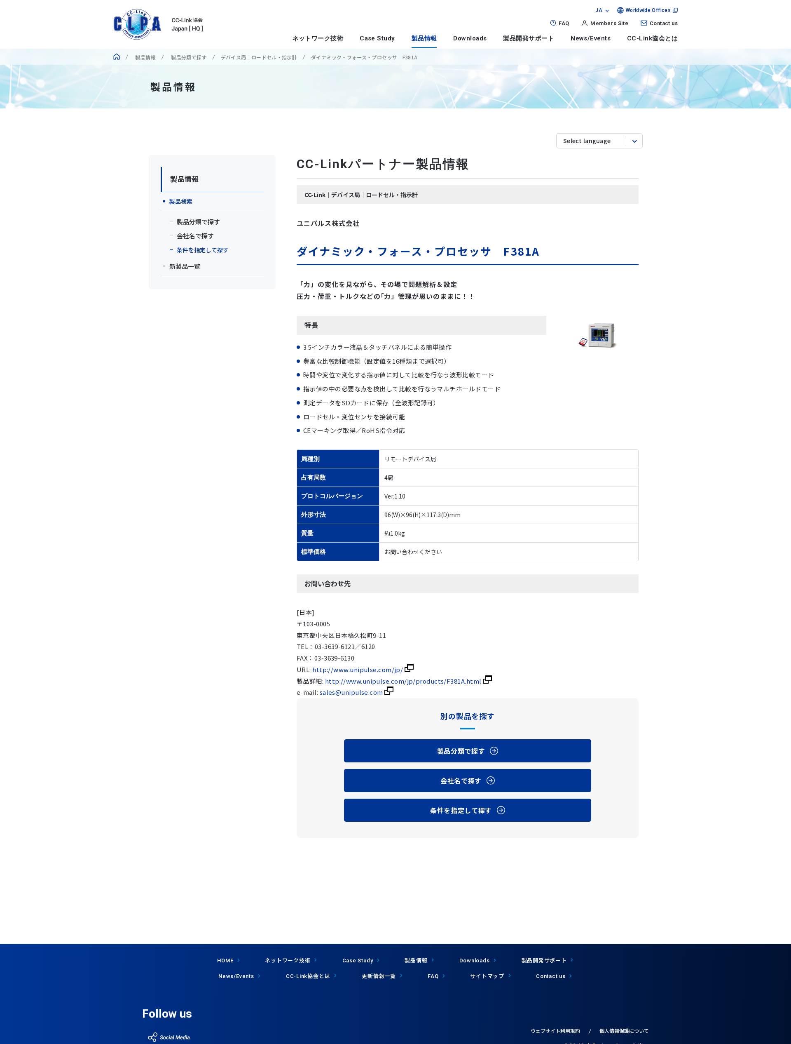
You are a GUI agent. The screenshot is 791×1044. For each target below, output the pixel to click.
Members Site (609, 23)
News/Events (591, 38)
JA (598, 10)
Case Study (377, 38)
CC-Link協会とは (652, 38)
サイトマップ (487, 976)
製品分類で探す (188, 57)
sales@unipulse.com (352, 692)
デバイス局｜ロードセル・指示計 (259, 57)
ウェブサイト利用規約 (555, 1030)
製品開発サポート (528, 38)
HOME (225, 960)
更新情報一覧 (379, 976)
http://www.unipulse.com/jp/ (358, 669)
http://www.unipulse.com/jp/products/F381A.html (404, 681)
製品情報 (424, 38)
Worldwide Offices (648, 10)
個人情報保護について (624, 1030)
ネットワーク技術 (318, 38)
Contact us (664, 23)
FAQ (564, 23)
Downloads (470, 38)
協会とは (308, 976)
